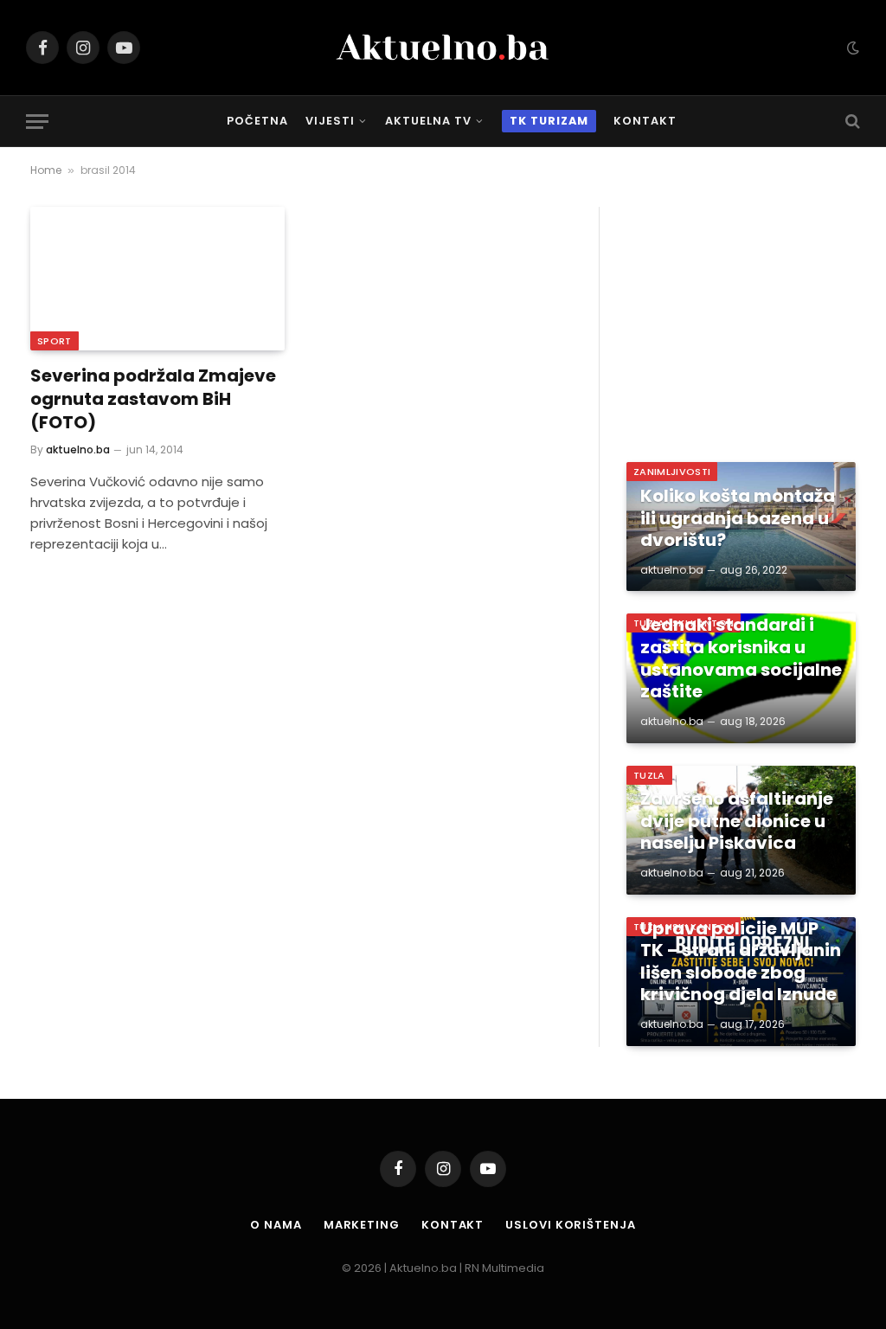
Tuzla (649, 775)
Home (45, 170)
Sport (54, 341)
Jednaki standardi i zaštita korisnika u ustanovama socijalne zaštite (741, 658)
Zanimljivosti (671, 471)
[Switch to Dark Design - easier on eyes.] (851, 48)
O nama (275, 1225)
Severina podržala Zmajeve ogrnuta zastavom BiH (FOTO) (153, 399)
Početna (257, 120)
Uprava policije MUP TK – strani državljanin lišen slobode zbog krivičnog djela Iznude (740, 962)
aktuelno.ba (78, 449)
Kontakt (645, 120)
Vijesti (330, 120)
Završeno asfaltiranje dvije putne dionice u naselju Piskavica (736, 821)
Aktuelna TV (428, 120)
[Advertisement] (741, 315)
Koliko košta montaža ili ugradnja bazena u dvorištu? (737, 518)
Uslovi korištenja (570, 1225)
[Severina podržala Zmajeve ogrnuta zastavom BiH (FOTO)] (157, 278)
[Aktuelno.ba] (443, 47)
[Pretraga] (851, 121)
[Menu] (37, 121)
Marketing (362, 1225)
